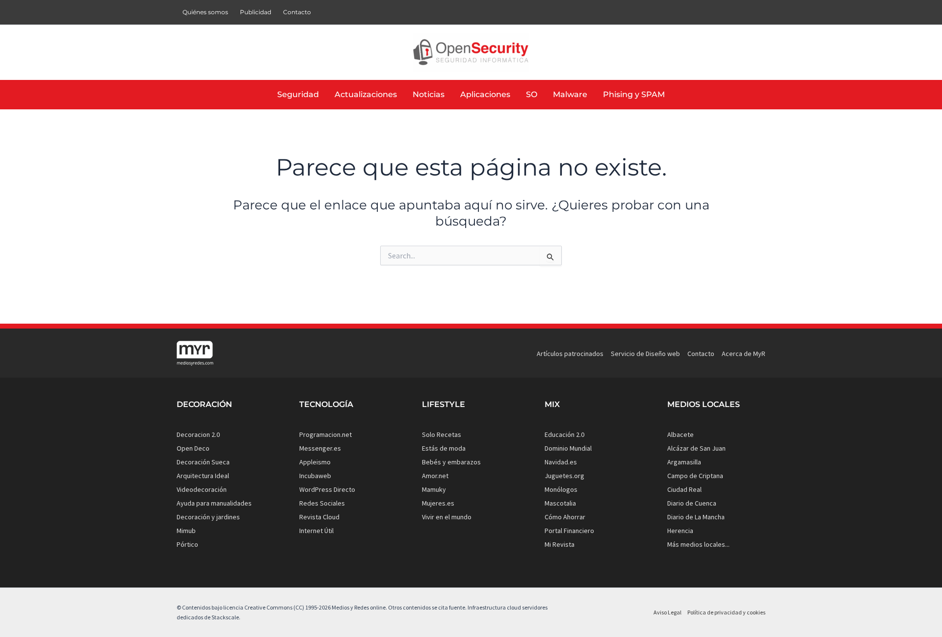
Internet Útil (316, 530)
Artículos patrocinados (570, 353)
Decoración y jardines (208, 516)
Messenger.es (320, 448)
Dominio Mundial (568, 448)
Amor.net (435, 475)
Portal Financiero (569, 530)
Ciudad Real (684, 489)
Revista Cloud (319, 516)
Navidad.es (561, 462)
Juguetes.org (564, 475)
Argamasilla (684, 462)
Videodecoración (202, 489)
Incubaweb (315, 475)
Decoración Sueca (203, 462)
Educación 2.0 (564, 434)
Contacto (297, 12)
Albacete (680, 434)
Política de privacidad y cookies (726, 612)
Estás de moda (444, 448)
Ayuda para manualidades (214, 503)
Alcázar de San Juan (696, 448)
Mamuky (434, 489)
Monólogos (561, 489)
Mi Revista (560, 544)
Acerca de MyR (743, 353)
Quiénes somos (205, 12)
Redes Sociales (322, 503)
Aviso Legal (667, 612)
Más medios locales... (698, 544)
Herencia (680, 530)
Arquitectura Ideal (203, 475)
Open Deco (193, 448)
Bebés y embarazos (451, 462)
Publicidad (255, 12)
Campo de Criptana (695, 475)
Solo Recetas (441, 434)
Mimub (186, 530)
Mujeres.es (438, 503)
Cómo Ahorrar (565, 516)
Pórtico (187, 544)
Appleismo (315, 462)
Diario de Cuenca (691, 503)
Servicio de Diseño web (645, 353)
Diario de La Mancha (696, 516)
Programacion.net (325, 434)
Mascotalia (560, 503)
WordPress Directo (327, 489)
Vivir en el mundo (446, 516)
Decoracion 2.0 (198, 434)
